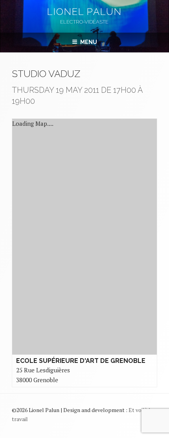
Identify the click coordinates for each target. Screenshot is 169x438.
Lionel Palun (84, 11)
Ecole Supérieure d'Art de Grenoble (80, 360)
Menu (88, 42)
